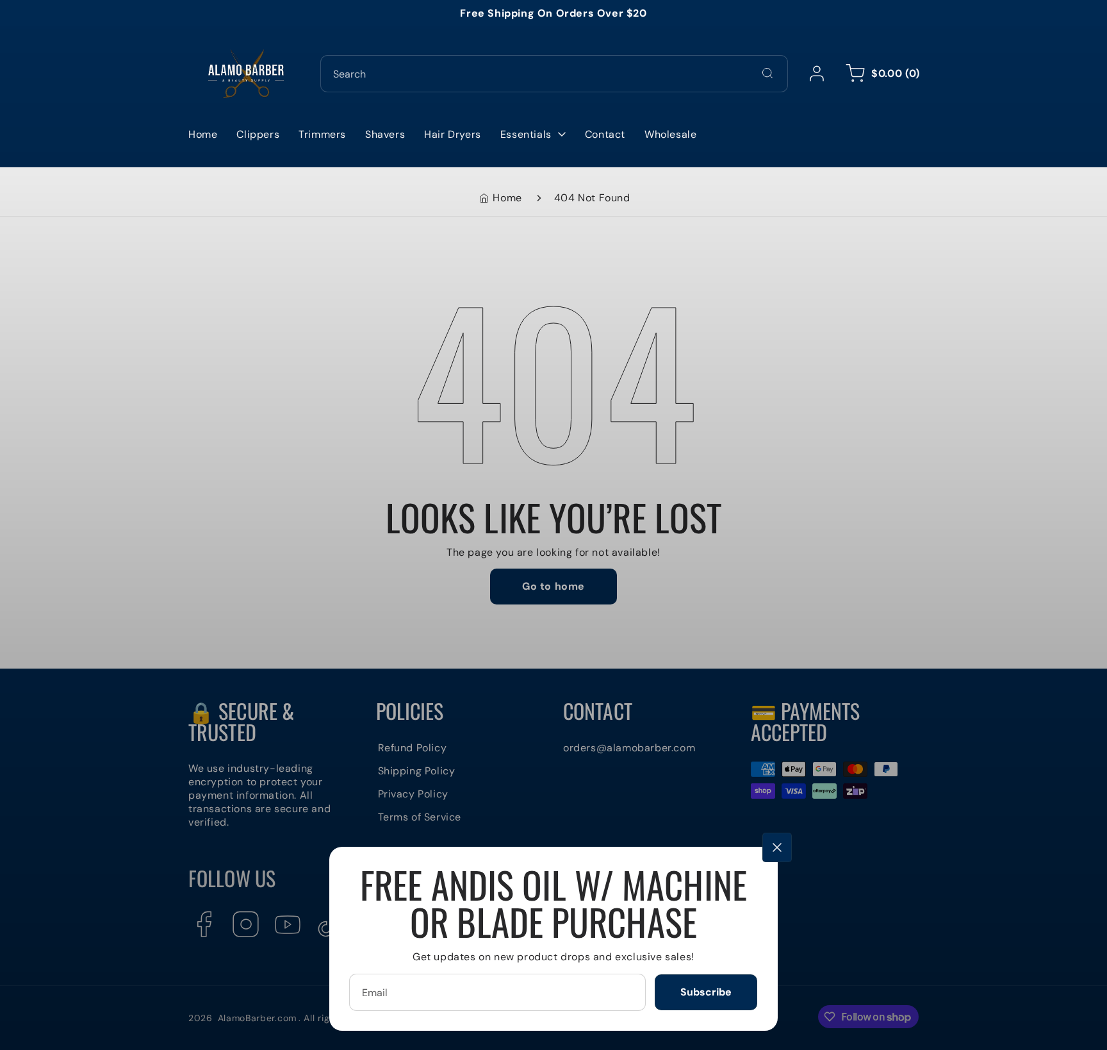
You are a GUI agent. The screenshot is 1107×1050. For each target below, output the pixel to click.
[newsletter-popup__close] (777, 847)
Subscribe (706, 992)
